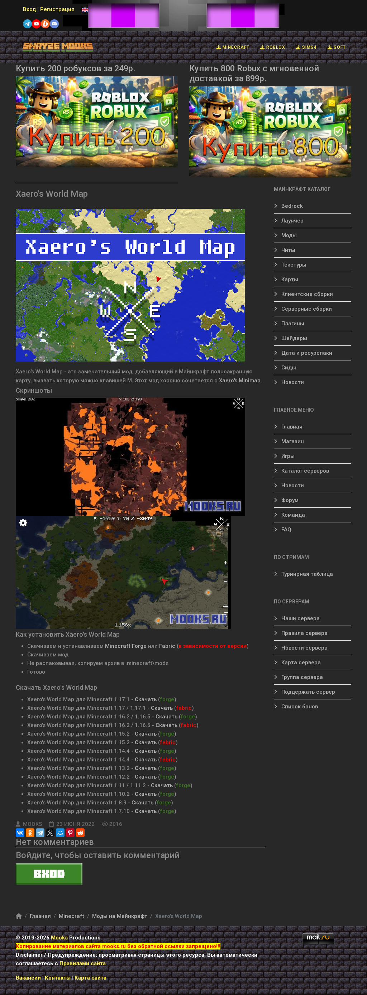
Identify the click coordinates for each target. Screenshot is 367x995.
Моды (288, 235)
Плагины (292, 323)
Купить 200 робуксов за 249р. (75, 68)
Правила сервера (304, 633)
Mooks (59, 937)
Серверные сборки (306, 309)
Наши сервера (300, 618)
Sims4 (309, 47)
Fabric (167, 646)
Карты (289, 279)
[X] (50, 832)
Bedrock (291, 206)
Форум (289, 500)
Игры (287, 456)
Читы (287, 250)
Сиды (288, 367)
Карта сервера (300, 662)
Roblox (275, 47)
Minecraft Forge (126, 646)
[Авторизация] (140, 874)
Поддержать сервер (307, 692)
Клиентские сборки (306, 294)
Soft (339, 47)
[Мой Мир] (60, 832)
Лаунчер (292, 220)
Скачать (146, 699)
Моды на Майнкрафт (119, 916)
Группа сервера (301, 677)
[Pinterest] (70, 832)
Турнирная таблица (306, 574)
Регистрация (57, 9)
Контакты (58, 978)
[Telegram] (40, 832)
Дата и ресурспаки (306, 353)
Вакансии (28, 978)
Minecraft (235, 47)
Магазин (292, 441)
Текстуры (293, 265)
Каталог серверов (304, 471)
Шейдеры (293, 338)
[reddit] (80, 832)
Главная (291, 427)
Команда (292, 515)
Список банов (299, 706)
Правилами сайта (82, 963)
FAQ (285, 529)
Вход (29, 9)
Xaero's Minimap (240, 380)
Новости (292, 382)
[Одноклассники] (30, 832)
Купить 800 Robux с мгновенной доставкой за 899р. (254, 73)
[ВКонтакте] (20, 832)
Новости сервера (304, 648)
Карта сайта (90, 978)
